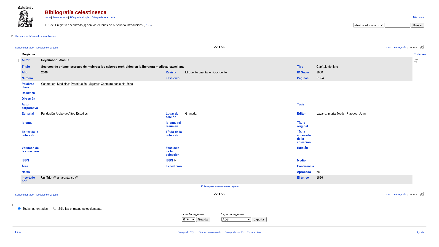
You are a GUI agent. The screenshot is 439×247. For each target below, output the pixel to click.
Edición (302, 148)
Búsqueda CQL (186, 232)
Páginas (302, 78)
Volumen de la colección (30, 149)
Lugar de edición (172, 115)
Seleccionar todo (24, 47)
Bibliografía (400, 47)
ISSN (25, 160)
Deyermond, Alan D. (55, 60)
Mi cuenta (418, 17)
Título (26, 66)
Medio (301, 160)
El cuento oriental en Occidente (206, 72)
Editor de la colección (30, 133)
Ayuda (420, 232)
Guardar (203, 219)
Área (25, 166)
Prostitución (79, 84)
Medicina (63, 84)
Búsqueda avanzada (103, 17)
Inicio (48, 17)
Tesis (300, 104)
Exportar (259, 219)
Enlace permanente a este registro (220, 186)
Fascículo (172, 78)
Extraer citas (254, 232)
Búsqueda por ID (234, 232)
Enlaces (420, 54)
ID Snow (303, 72)
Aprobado (304, 172)
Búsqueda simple (79, 17)
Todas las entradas (35, 208)
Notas (26, 172)
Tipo (300, 66)
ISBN (169, 160)
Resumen (28, 93)
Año (24, 72)
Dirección (28, 98)
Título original (302, 124)
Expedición (174, 166)
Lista (388, 47)
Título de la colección (174, 133)
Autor (25, 60)
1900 (319, 72)
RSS (148, 25)
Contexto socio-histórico (117, 84)
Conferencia (305, 166)
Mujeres (93, 84)
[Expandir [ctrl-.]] (13, 205)
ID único (303, 177)
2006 (44, 72)
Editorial (28, 113)
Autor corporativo (30, 106)
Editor (301, 113)
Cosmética (48, 84)
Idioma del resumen (173, 124)
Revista (171, 72)
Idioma (27, 122)
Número (27, 78)
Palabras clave (28, 85)
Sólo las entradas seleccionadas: (80, 208)
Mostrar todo (60, 17)
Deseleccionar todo (47, 47)
